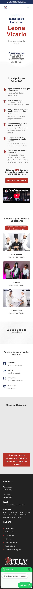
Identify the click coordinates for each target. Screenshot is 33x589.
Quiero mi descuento (16, 180)
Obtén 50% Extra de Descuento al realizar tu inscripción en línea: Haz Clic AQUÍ (16, 459)
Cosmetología (17, 58)
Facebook (11, 363)
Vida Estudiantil (10, 546)
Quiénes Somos (10, 528)
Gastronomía (16, 54)
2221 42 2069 (12, 1)
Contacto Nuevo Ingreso (13, 550)
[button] (29, 569)
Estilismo (8, 539)
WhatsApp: (11, 385)
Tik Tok (10, 370)
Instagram (11, 378)
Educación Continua (11, 542)
